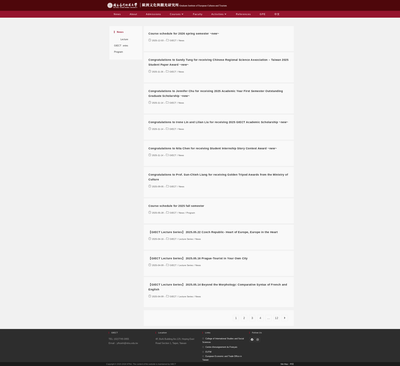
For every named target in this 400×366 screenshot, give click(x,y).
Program (118, 51)
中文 (292, 364)
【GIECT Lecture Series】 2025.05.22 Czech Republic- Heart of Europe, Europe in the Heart (213, 232)
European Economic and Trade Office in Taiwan (222, 358)
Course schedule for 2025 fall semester (176, 205)
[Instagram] (257, 339)
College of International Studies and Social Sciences (223, 340)
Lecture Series (124, 40)
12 (276, 318)
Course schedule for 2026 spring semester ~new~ (183, 33)
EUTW (208, 352)
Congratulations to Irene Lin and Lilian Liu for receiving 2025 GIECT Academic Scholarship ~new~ (218, 122)
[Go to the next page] (285, 318)
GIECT (117, 45)
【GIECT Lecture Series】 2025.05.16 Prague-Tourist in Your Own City (198, 258)
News (181, 40)
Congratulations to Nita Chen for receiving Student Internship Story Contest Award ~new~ (212, 148)
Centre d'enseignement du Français (221, 347)
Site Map (284, 364)
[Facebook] (252, 339)
